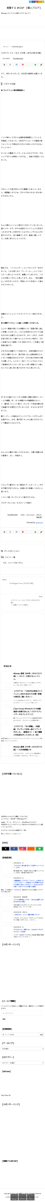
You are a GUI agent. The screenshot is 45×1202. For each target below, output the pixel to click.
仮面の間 (39, 517)
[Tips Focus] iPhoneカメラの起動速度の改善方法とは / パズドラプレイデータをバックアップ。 (27, 711)
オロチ (23, 515)
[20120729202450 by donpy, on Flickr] (22, 113)
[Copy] (41, 65)
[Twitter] (30, 2)
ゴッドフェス (30, 515)
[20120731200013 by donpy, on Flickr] (22, 253)
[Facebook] (33, 2)
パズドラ (38, 515)
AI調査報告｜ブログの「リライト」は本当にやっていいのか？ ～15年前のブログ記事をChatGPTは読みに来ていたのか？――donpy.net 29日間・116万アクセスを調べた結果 (29, 884)
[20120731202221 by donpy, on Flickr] (22, 210)
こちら (18, 834)
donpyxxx (39, 522)
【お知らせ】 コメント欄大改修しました (27, 915)
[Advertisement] (25, 32)
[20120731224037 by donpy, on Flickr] (22, 174)
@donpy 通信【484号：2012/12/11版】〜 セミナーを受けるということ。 (27, 676)
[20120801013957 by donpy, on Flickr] (22, 437)
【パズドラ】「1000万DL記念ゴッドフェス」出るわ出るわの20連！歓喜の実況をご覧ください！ (27, 694)
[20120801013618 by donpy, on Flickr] (22, 382)
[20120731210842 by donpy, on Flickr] (22, 299)
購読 (4, 1019)
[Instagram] (36, 2)
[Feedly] (42, 2)
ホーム (5, 47)
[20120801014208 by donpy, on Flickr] (22, 470)
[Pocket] (22, 65)
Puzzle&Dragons (17, 47)
